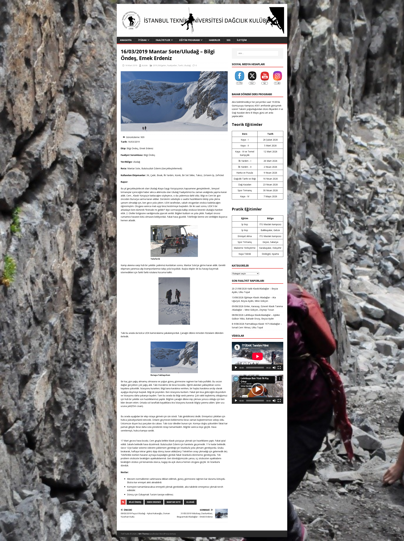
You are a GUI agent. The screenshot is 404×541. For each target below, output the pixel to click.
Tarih (180, 65)
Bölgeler (162, 65)
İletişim (242, 40)
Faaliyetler (163, 40)
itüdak (145, 65)
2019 (155, 65)
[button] (257, 389)
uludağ (190, 502)
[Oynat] (236, 367)
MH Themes (144, 533)
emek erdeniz (154, 502)
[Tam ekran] (279, 367)
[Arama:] (257, 53)
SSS (228, 40)
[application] (257, 356)
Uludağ (187, 65)
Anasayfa (126, 40)
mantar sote (174, 502)
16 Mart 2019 (131, 65)
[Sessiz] (274, 367)
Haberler (214, 40)
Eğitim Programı (189, 40)
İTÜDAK (142, 40)
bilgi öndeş (135, 502)
